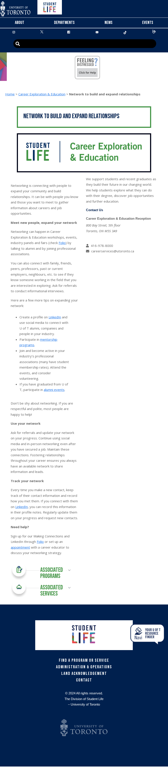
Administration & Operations (84, 667)
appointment (20, 547)
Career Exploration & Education (41, 94)
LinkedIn (55, 317)
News (108, 22)
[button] (40, 570)
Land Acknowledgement (84, 673)
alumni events (54, 389)
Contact (84, 680)
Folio (62, 243)
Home (10, 94)
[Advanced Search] (84, 43)
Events (147, 22)
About (19, 22)
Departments (64, 22)
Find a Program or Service (84, 660)
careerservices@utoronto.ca (112, 251)
